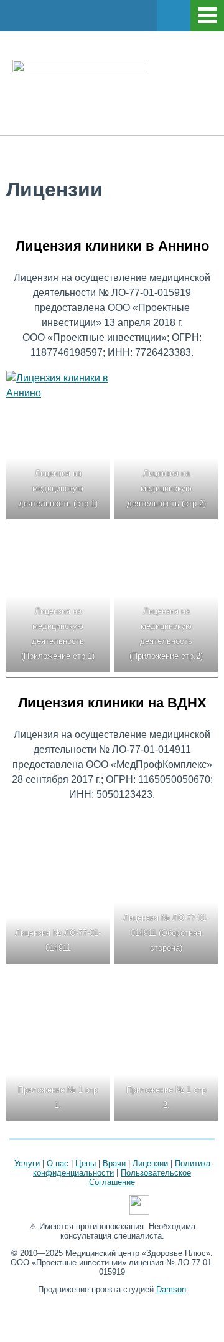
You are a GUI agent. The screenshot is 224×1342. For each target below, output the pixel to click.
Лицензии (150, 1163)
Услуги (27, 1163)
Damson (171, 1289)
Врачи (114, 1163)
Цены (85, 1163)
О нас (57, 1163)
